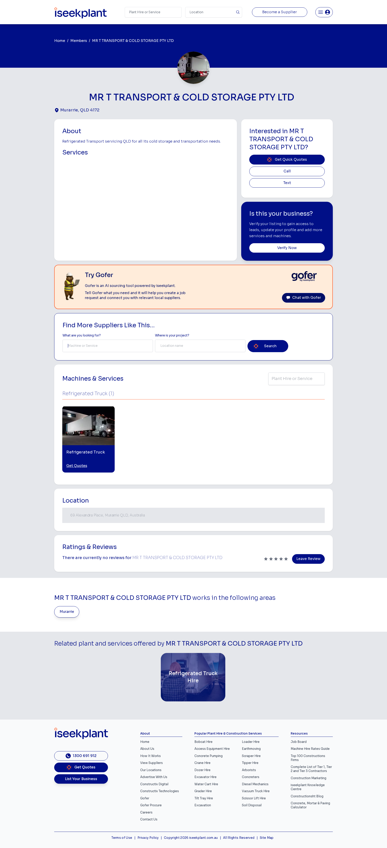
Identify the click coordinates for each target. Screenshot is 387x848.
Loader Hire (251, 742)
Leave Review (308, 559)
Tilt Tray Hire (203, 798)
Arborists (249, 770)
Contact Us (148, 819)
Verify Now (287, 248)
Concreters (250, 777)
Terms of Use (121, 838)
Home (59, 41)
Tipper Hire (250, 763)
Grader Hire (203, 791)
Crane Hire (202, 763)
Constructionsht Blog (307, 796)
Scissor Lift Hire (254, 798)
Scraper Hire (251, 756)
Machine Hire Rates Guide (310, 749)
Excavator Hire (205, 777)
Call (287, 171)
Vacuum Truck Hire (256, 791)
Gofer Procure (151, 805)
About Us (147, 749)
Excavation (202, 805)
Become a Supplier (279, 12)
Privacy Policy (148, 838)
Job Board (299, 742)
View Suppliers (151, 763)
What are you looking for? (81, 335)
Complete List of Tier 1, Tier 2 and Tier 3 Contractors (311, 769)
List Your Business (81, 779)
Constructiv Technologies (159, 791)
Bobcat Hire (203, 742)
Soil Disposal (252, 805)
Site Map (267, 838)
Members (78, 41)
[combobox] (107, 346)
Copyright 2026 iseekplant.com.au (191, 838)
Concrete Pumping (208, 756)
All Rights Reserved (238, 838)
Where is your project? (172, 335)
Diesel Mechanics (255, 784)
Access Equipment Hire (212, 749)
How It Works (150, 756)
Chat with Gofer (306, 297)
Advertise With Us (153, 777)
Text (287, 183)
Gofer (144, 798)
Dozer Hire (202, 770)
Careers (146, 812)
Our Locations (150, 770)
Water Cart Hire (206, 784)
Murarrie (67, 611)
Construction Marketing (308, 778)
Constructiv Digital (154, 784)
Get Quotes (76, 466)
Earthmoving (251, 749)
